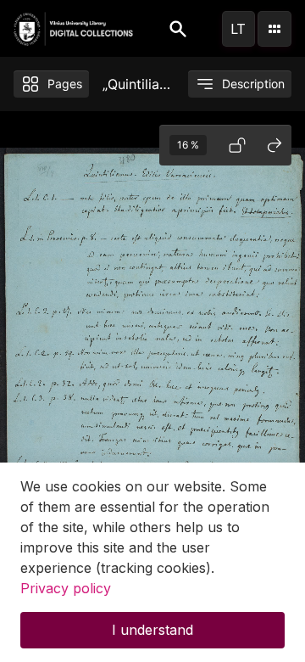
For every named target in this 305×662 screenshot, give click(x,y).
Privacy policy (65, 588)
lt (238, 28)
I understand (152, 629)
